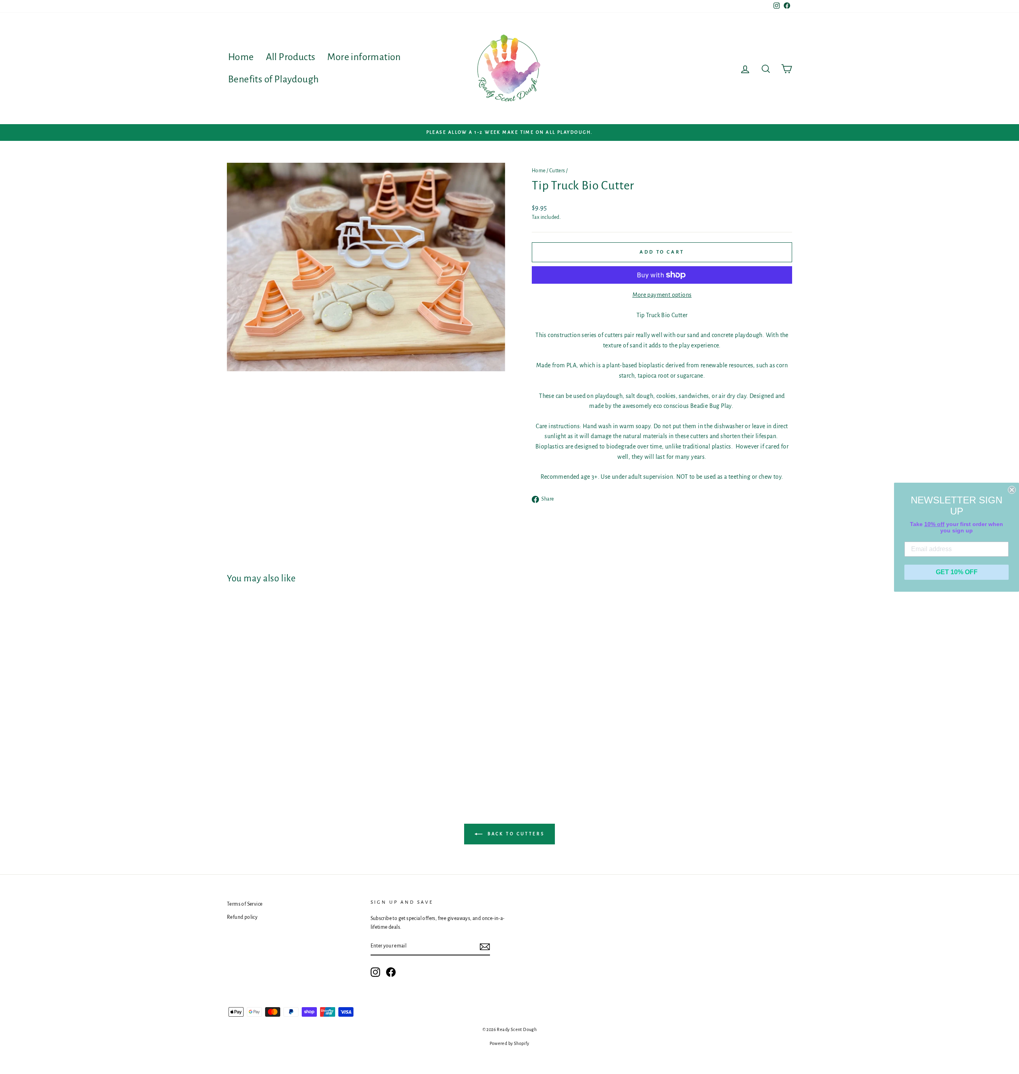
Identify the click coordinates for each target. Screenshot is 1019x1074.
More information (363, 57)
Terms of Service (244, 904)
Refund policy (242, 917)
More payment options (662, 295)
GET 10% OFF (957, 572)
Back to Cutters (515, 833)
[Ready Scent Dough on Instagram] (375, 972)
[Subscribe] (485, 946)
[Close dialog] (1012, 490)
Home (241, 57)
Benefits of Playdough (273, 79)
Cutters (557, 170)
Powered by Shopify (509, 1043)
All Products (291, 57)
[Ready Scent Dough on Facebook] (391, 972)
